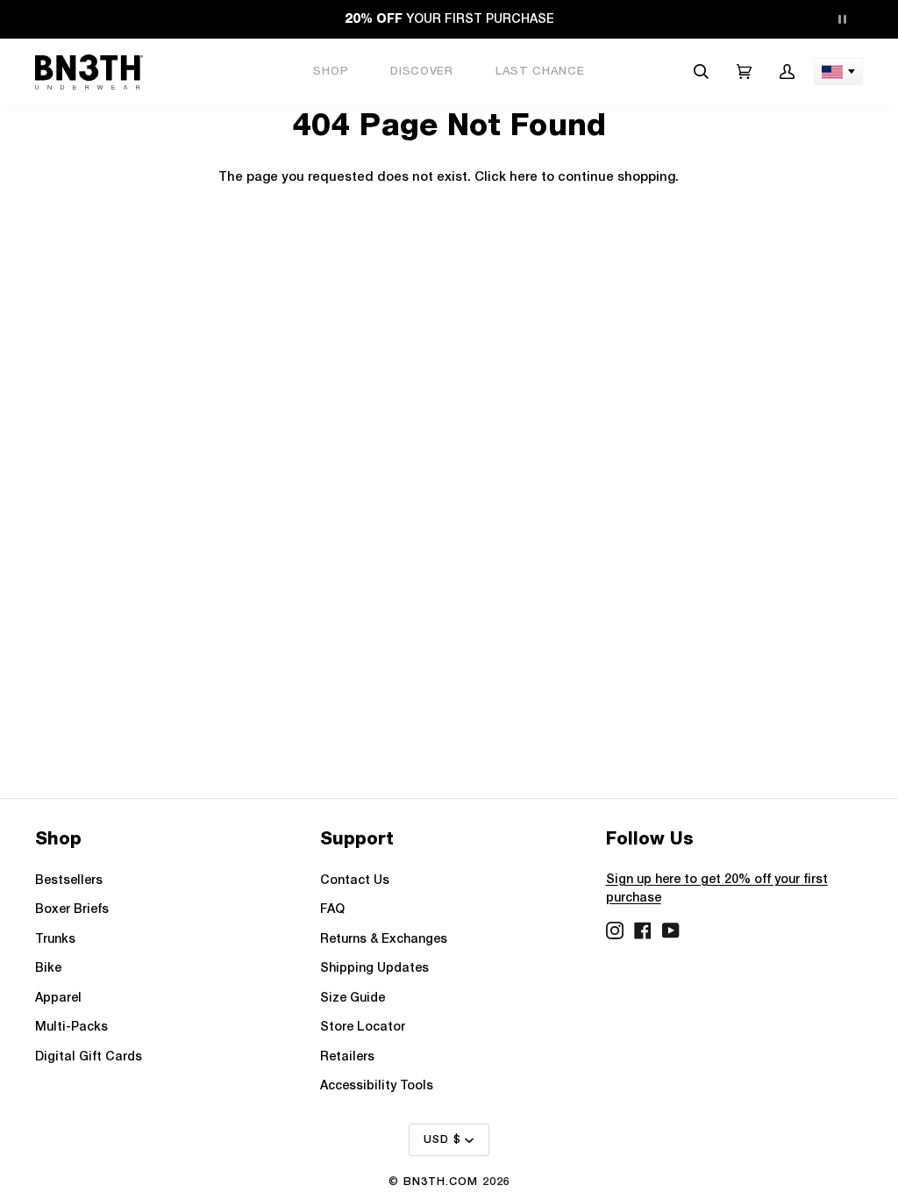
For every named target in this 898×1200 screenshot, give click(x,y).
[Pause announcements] (841, 19)
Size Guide (352, 998)
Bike (48, 968)
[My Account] (787, 71)
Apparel (58, 998)
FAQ (332, 910)
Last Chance (540, 71)
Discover (421, 71)
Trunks (55, 939)
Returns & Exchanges (383, 939)
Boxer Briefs (72, 910)
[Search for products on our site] (701, 71)
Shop (330, 71)
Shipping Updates (374, 968)
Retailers (347, 1057)
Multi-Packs (71, 1027)
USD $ (442, 1140)
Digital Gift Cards (88, 1057)
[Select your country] (838, 71)
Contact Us (354, 881)
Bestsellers (69, 881)
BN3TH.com (440, 1182)
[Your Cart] (744, 71)
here (524, 177)
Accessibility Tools (376, 1086)
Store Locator (362, 1027)
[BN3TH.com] (89, 72)
